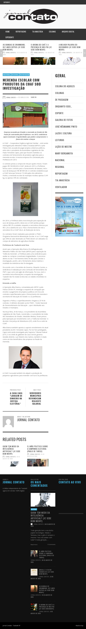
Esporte (59, 113)
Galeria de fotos (64, 120)
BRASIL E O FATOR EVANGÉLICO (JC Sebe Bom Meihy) (46, 572)
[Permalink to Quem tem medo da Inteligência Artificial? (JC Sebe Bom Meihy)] (13, 463)
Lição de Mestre (63, 146)
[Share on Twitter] (42, 97)
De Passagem (61, 99)
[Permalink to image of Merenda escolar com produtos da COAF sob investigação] (25, 115)
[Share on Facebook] (39, 97)
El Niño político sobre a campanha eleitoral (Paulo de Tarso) (37, 449)
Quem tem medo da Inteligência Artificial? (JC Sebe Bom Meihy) (11, 450)
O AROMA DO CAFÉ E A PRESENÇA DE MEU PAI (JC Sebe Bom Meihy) (13, 47)
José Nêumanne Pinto (66, 126)
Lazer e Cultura (63, 133)
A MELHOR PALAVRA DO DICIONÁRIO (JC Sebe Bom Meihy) (41, 47)
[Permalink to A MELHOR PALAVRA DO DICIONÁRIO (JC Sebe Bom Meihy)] (43, 61)
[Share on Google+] (46, 97)
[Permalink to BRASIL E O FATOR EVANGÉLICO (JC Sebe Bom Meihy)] (34, 572)
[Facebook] (68, 2)
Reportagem (24, 74)
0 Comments (51, 544)
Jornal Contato (11, 52)
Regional (15, 74)
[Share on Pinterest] (46, 99)
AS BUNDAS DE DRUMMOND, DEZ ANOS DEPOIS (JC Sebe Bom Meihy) (47, 589)
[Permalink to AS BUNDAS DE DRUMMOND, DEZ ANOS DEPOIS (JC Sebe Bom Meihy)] (34, 588)
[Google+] (72, 2)
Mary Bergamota (64, 153)
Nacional (6, 74)
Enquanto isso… (63, 106)
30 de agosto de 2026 (11, 458)
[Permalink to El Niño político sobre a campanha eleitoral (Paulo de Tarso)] (37, 462)
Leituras (59, 140)
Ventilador (61, 187)
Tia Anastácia (62, 180)
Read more (34, 544)
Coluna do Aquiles (65, 86)
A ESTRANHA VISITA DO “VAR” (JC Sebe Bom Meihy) (71, 46)
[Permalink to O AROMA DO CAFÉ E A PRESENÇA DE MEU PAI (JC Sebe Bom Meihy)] (15, 61)
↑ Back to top (79, 625)
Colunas (59, 93)
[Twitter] (76, 2)
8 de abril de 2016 (23, 97)
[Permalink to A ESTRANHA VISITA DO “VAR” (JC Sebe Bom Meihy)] (71, 60)
